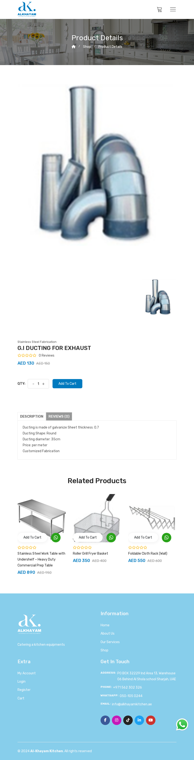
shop (87, 47)
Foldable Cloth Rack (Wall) (147, 554)
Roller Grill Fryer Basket (90, 554)
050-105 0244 (131, 696)
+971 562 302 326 (127, 687)
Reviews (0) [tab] (59, 416)
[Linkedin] (139, 720)
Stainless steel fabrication (37, 342)
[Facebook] (105, 720)
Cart (21, 698)
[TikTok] (128, 720)
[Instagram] (116, 720)
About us (108, 634)
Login (22, 682)
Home (105, 625)
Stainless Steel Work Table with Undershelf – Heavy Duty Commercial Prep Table (41, 559)
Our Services (110, 642)
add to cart (32, 537)
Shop (104, 650)
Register (24, 690)
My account (27, 673)
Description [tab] (31, 416)
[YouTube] (150, 720)
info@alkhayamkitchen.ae (132, 704)
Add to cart (67, 384)
